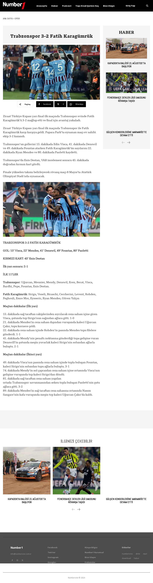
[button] (147, 6)
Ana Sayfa (8, 18)
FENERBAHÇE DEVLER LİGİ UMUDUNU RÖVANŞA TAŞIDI (126, 99)
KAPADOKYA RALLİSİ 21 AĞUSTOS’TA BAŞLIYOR (127, 64)
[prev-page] (123, 143)
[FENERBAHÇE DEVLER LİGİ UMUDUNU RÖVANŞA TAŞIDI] (126, 82)
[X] (22, 560)
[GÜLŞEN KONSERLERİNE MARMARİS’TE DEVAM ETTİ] (126, 117)
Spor (17, 18)
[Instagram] (17, 560)
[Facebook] (12, 560)
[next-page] (128, 143)
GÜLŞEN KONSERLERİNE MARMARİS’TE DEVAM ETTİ (126, 133)
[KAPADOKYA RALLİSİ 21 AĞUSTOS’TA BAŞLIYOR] (126, 48)
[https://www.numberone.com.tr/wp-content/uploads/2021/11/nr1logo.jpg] (14, 5)
